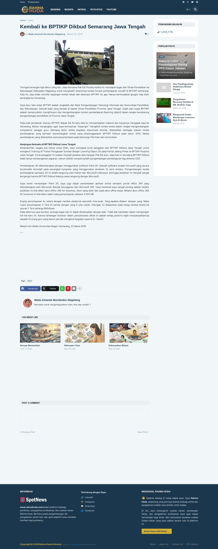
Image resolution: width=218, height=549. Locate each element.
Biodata (69, 9)
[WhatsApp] (62, 288)
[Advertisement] (84, 255)
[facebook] (183, 2)
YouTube (111, 9)
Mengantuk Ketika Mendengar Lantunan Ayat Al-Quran (184, 117)
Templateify (74, 544)
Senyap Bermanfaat (30, 345)
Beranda (55, 9)
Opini (30, 20)
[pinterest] (197, 2)
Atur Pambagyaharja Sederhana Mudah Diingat (183, 87)
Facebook (87, 510)
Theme (93, 544)
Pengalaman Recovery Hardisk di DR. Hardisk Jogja (183, 102)
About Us (163, 544)
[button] (188, 9)
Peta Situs (96, 9)
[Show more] (79, 288)
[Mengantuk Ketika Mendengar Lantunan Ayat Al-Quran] (163, 118)
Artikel (82, 9)
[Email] (73, 288)
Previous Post (28, 432)
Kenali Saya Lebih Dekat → (156, 531)
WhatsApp (88, 506)
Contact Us (177, 544)
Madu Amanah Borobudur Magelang (57, 300)
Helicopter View (72, 345)
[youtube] (192, 2)
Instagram (88, 501)
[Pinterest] (68, 288)
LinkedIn (87, 497)
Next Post (142, 432)
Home (22, 2)
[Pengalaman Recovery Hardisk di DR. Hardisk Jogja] (163, 103)
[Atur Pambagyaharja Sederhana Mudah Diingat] (163, 87)
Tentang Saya (33, 2)
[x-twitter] (188, 2)
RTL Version (192, 544)
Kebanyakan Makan (118, 345)
